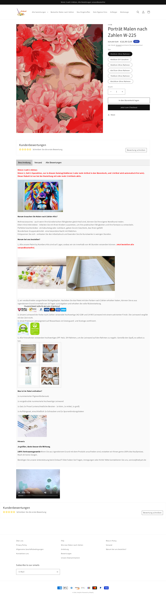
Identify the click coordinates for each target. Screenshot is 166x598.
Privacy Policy (21, 545)
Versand (118, 45)
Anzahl (110, 87)
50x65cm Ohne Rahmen (120, 65)
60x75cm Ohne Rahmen (120, 70)
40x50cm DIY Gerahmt (119, 59)
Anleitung (65, 549)
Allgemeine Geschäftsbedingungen (30, 549)
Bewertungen (66, 553)
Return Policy (111, 541)
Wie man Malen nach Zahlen (72, 545)
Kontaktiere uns (22, 553)
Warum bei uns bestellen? (116, 549)
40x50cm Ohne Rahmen (120, 54)
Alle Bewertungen (53, 162)
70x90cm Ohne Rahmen (120, 76)
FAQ (62, 541)
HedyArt (79, 592)
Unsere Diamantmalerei (70, 558)
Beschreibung (24, 162)
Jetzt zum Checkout (128, 107)
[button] (40, 12)
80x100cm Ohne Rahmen (120, 81)
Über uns (19, 541)
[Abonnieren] (57, 572)
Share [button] (113, 115)
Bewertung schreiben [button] (136, 150)
